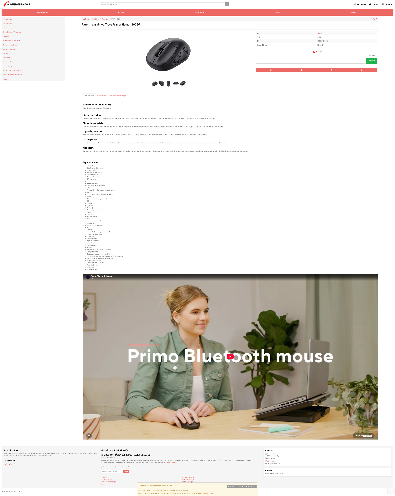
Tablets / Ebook (8, 62)
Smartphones (199, 12)
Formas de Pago (187, 482)
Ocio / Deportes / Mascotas (12, 75)
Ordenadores (7, 19)
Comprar (371, 60)
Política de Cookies (207, 493)
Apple (5, 79)
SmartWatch (354, 12)
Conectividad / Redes (10, 45)
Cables (5, 53)
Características (89, 96)
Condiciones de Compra (109, 482)
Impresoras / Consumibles (12, 41)
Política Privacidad (107, 479)
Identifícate (361, 4)
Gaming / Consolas (9, 49)
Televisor (6, 36)
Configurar (231, 486)
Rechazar (240, 486)
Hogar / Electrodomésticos (12, 70)
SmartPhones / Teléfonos (12, 32)
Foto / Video (7, 66)
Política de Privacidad (170, 462)
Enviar (126, 471)
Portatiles (121, 12)
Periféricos (7, 58)
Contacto (375, 4)
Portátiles (6, 28)
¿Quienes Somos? (107, 484)
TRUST (319, 33)
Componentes (8, 23)
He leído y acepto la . (116, 467)
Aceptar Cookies (250, 486)
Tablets (277, 12)
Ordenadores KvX (42, 12)
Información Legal (188, 477)
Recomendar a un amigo (117, 96)
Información (101, 96)
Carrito (387, 4)
